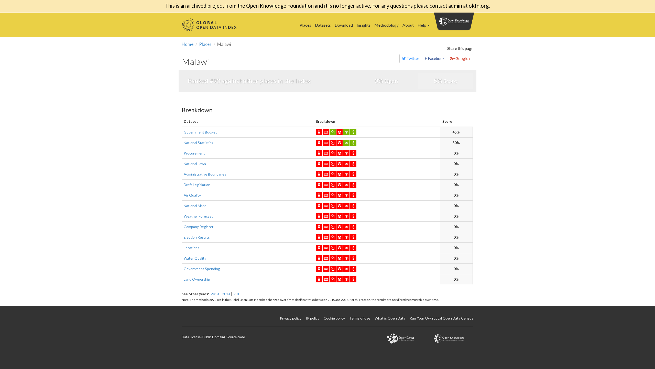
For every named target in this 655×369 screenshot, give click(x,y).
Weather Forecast (198, 216)
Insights (363, 25)
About (408, 25)
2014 (226, 294)
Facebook (435, 58)
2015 (237, 294)
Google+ (463, 58)
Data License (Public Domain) (203, 337)
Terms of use (359, 318)
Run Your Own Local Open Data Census (441, 318)
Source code (235, 337)
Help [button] (422, 25)
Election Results (197, 237)
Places (305, 25)
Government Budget (200, 132)
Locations (191, 247)
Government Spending (202, 268)
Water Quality (195, 258)
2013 (215, 294)
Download (344, 25)
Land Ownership (197, 279)
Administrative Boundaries (205, 174)
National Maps (195, 205)
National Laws (195, 163)
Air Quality (192, 195)
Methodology (386, 25)
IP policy (312, 318)
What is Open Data (390, 318)
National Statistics (198, 142)
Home (187, 44)
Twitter (412, 58)
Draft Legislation (197, 184)
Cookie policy (334, 318)
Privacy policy (290, 318)
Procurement (194, 153)
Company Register (198, 226)
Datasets (323, 25)
